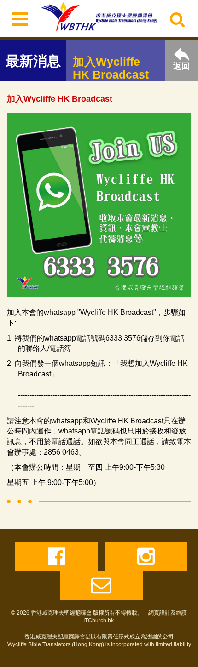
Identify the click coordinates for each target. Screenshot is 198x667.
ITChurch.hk (98, 620)
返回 (181, 66)
